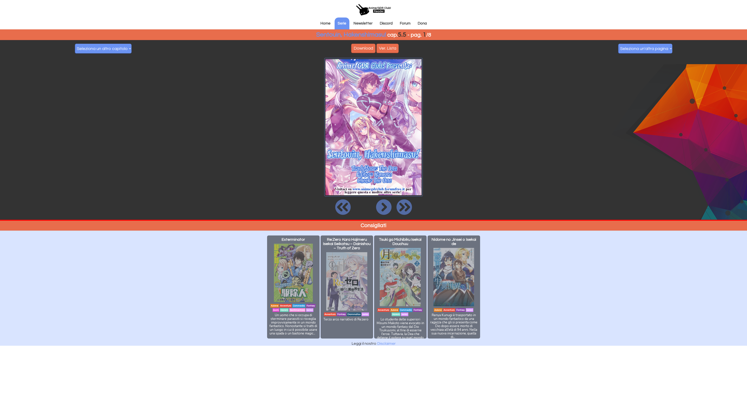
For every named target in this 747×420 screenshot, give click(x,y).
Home (325, 23)
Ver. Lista (387, 48)
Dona (422, 23)
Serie (342, 23)
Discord (386, 23)
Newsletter (363, 23)
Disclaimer (386, 344)
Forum (405, 23)
